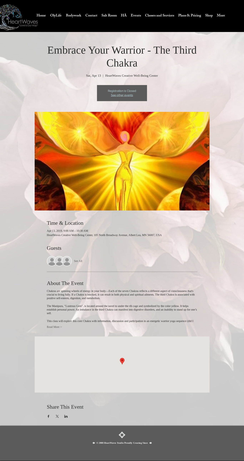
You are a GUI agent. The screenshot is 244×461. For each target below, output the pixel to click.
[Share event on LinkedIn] (66, 416)
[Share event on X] (57, 416)
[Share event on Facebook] (48, 416)
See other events (122, 95)
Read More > (54, 326)
